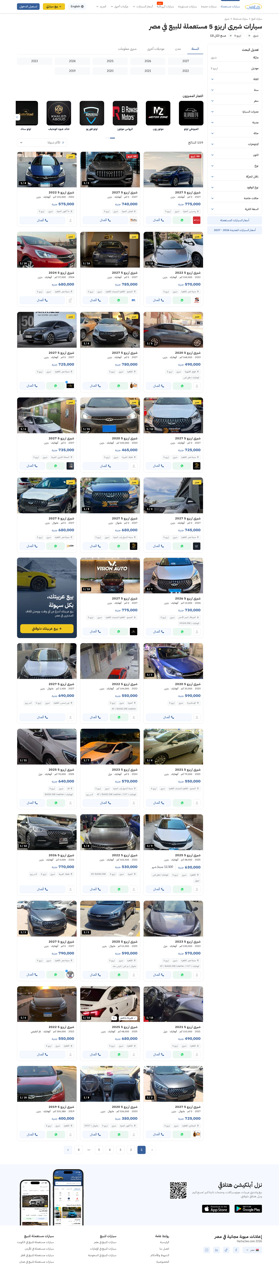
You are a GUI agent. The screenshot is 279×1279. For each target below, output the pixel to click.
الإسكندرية (191, 703)
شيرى (177, 211)
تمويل (197, 880)
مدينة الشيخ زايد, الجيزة (123, 788)
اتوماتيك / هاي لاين (191, 377)
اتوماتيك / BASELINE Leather (59, 794)
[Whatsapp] (182, 220)
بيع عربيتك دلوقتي (45, 628)
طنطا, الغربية (127, 457)
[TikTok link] (226, 1250)
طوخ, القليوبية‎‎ (190, 371)
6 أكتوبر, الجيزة (63, 211)
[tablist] (110, 49)
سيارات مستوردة (187, 6)
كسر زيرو (28, 703)
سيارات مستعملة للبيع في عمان (36, 1262)
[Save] (148, 156)
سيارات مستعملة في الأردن (39, 1249)
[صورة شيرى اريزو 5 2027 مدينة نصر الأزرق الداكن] (47, 330)
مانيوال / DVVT (91, 1125)
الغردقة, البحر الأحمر (187, 617)
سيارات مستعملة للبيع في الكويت (35, 1242)
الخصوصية (162, 1262)
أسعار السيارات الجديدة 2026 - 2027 (235, 230)
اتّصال (156, 220)
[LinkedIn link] (216, 1250)
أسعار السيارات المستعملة (234, 220)
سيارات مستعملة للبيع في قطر (37, 1255)
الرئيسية (164, 1242)
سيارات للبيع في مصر (105, 1242)
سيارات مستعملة (230, 6)
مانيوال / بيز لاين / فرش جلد (124, 966)
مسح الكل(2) (218, 35)
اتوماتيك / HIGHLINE (189, 623)
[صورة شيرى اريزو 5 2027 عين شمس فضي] (47, 661)
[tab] (195, 49)
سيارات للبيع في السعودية (102, 1255)
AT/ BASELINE (98, 874)
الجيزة (130, 703)
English (75, 6)
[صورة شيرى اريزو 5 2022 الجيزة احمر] (110, 661)
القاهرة (193, 875)
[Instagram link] (206, 1250)
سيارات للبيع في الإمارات (103, 1249)
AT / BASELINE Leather (124, 709)
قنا (68, 788)
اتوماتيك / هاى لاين (160, 875)
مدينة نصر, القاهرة (188, 291)
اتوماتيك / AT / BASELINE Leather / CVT (116, 794)
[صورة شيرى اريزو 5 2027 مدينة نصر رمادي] (47, 495)
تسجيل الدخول (28, 6)
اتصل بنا (164, 1249)
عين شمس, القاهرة (61, 703)
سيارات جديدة (209, 6)
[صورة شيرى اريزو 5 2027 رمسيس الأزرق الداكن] (173, 169)
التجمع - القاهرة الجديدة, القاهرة (182, 788)
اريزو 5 (168, 211)
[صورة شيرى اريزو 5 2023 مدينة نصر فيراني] (173, 918)
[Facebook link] (236, 1250)
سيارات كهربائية (165, 6)
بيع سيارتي (52, 6)
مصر (252, 1250)
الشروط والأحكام (160, 1255)
